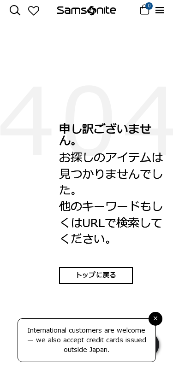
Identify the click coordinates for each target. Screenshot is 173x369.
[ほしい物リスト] (33, 10)
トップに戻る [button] (96, 275)
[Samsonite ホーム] (86, 10)
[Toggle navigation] (159, 10)
